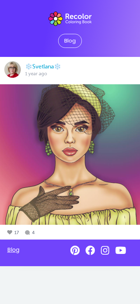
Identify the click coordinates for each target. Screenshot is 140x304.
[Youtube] (120, 250)
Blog (70, 40)
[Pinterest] (75, 250)
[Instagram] (105, 250)
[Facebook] (90, 250)
